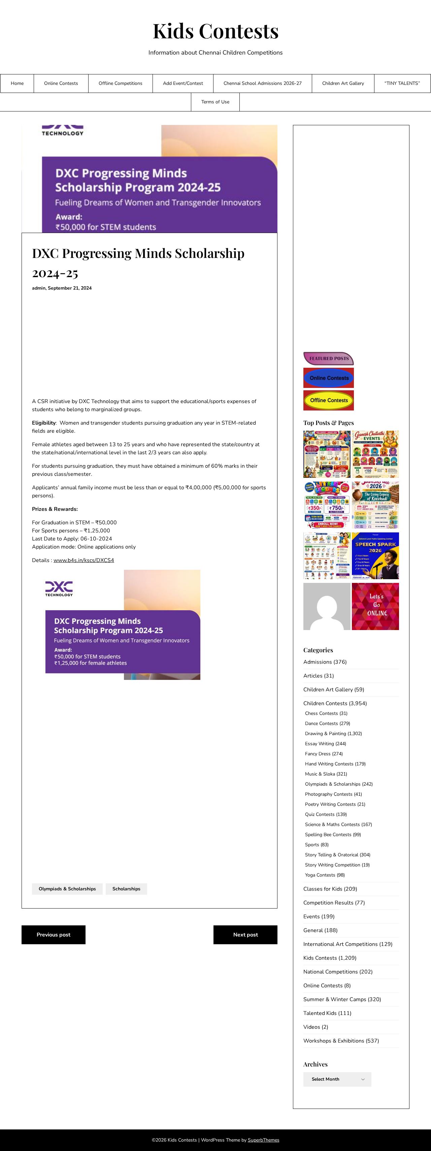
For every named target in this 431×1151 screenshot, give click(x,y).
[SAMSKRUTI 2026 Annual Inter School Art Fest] (375, 506)
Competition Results (328, 903)
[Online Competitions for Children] (375, 607)
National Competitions (330, 972)
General (313, 930)
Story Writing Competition (332, 865)
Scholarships (126, 889)
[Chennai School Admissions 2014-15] (327, 607)
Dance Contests (321, 723)
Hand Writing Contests (329, 764)
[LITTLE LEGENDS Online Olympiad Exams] (327, 506)
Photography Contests (329, 794)
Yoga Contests (320, 875)
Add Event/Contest (183, 83)
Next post (245, 935)
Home (17, 83)
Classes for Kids (322, 889)
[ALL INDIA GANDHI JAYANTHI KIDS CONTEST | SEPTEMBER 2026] (327, 557)
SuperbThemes (263, 1140)
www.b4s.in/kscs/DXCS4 (84, 560)
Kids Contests (216, 30)
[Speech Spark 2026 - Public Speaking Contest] (375, 557)
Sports (312, 845)
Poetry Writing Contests (330, 804)
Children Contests (325, 703)
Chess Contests (321, 713)
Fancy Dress (318, 754)
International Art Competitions (340, 944)
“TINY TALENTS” (402, 83)
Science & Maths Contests (332, 824)
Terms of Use (215, 102)
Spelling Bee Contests (328, 834)
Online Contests (61, 83)
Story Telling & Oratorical (331, 855)
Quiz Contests (320, 814)
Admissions (317, 662)
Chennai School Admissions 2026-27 (263, 83)
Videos (311, 1027)
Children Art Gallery (343, 83)
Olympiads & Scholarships (67, 889)
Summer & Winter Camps (334, 999)
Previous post (53, 935)
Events (311, 916)
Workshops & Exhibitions (333, 1041)
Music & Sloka (320, 774)
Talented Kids (320, 1013)
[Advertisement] (149, 345)
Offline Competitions (120, 83)
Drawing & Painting (325, 733)
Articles (313, 676)
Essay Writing (319, 744)
